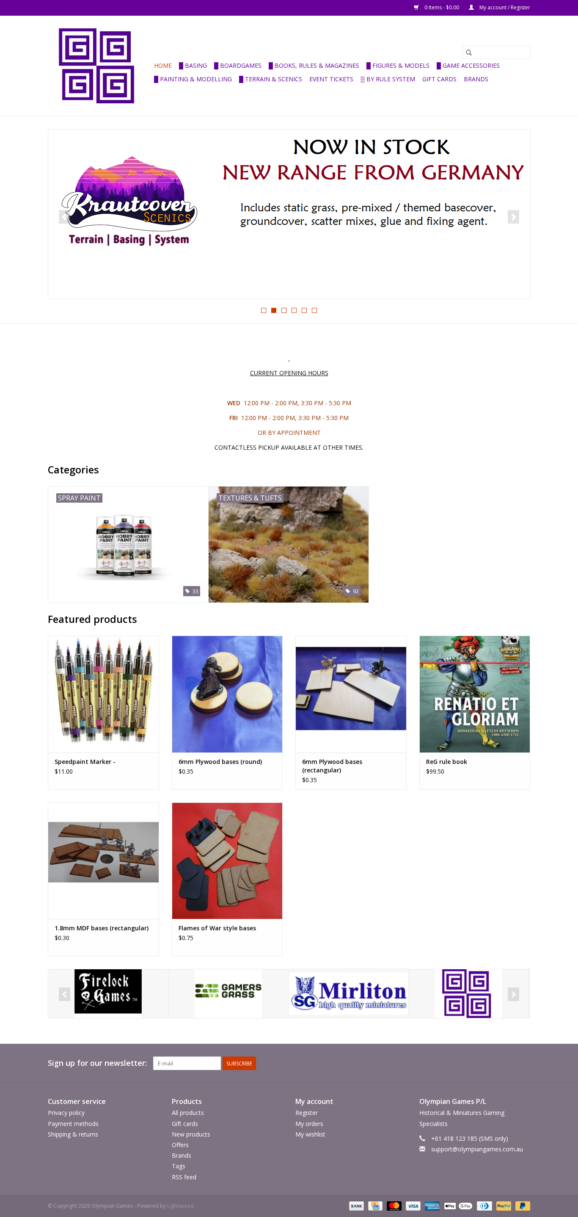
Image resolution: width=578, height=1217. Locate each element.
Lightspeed (180, 1205)
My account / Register (504, 7)
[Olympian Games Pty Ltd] (99, 65)
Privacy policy (66, 1113)
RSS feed (184, 1177)
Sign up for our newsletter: (97, 1063)
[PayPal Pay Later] (521, 1205)
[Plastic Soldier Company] (468, 993)
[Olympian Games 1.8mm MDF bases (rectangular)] (103, 860)
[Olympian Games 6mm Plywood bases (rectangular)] (351, 694)
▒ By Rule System (388, 79)
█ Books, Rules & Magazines (314, 65)
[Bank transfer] (355, 1205)
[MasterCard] (393, 1205)
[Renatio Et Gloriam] (289, 214)
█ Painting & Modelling (193, 79)
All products (188, 1113)
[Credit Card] (374, 1205)
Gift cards (439, 79)
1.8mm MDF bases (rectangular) (102, 928)
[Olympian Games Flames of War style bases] (227, 860)
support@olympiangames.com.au (477, 1149)
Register (306, 1113)
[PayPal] (502, 1205)
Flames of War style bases (217, 928)
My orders (309, 1124)
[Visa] (412, 1205)
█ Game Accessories (468, 65)
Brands (476, 79)
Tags (178, 1166)
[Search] (468, 52)
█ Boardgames (237, 65)
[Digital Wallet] (457, 1205)
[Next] (513, 217)
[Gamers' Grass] (108, 993)
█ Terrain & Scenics (270, 79)
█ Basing (193, 65)
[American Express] (431, 1205)
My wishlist (310, 1134)
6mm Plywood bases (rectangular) (332, 766)
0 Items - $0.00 (441, 7)
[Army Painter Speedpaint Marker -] (103, 694)
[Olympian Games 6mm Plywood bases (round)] (227, 694)
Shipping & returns (73, 1134)
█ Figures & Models (397, 65)
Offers (180, 1145)
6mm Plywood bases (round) (220, 762)
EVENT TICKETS (331, 79)
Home (163, 65)
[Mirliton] (228, 993)
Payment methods (73, 1124)
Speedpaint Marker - (85, 762)
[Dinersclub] (483, 1205)
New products (191, 1134)
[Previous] (64, 217)
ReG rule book (446, 762)
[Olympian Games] (348, 993)
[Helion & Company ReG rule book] (475, 694)
